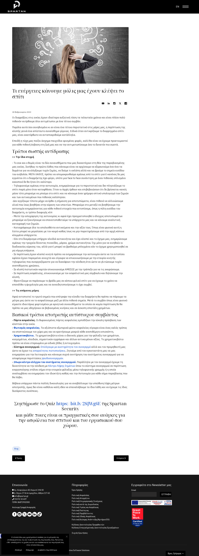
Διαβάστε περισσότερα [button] (47, 550)
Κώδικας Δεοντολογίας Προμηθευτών (88, 524)
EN (177, 6)
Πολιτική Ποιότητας (80, 510)
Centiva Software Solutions (77, 550)
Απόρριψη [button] (30, 550)
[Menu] (185, 6)
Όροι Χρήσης (77, 490)
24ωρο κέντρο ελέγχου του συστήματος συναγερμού (45, 362)
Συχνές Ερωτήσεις (80, 533)
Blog (16, 448)
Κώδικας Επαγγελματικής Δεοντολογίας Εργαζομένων (95, 527)
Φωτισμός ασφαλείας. (27, 327)
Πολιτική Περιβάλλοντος (82, 513)
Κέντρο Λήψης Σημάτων (62, 365)
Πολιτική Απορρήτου (81, 498)
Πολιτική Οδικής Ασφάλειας (83, 516)
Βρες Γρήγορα (175, 553)
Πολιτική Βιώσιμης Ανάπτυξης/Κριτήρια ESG (91, 519)
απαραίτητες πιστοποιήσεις (49, 350)
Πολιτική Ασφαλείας (80, 495)
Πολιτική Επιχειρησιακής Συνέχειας (87, 501)
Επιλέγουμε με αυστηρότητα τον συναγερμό (66, 346)
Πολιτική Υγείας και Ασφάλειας (85, 507)
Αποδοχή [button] (18, 550)
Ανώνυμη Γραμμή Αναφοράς (24, 507)
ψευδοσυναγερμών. (53, 358)
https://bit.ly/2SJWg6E (78, 403)
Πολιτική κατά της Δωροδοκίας (85, 504)
